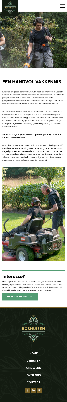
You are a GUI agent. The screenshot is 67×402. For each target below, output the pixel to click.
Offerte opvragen (20, 296)
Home (33, 353)
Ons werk (33, 367)
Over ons (33, 375)
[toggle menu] (62, 6)
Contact (34, 382)
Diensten (33, 360)
